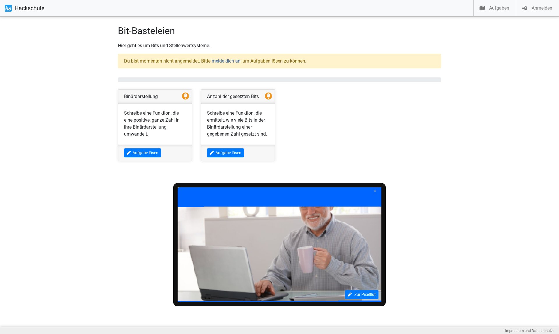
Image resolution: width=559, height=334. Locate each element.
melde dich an (226, 61)
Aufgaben (499, 8)
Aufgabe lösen (144, 152)
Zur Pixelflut (364, 294)
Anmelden (542, 8)
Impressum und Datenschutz (529, 330)
